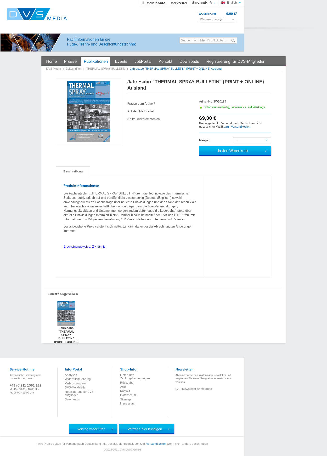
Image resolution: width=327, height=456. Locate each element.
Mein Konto (156, 3)
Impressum (127, 403)
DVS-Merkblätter (75, 387)
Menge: (204, 140)
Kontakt (125, 391)
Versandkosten (156, 443)
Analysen (71, 375)
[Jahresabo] (88, 111)
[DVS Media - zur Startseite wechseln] (37, 14)
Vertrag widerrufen (91, 429)
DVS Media (54, 68)
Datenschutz (128, 395)
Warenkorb (207, 13)
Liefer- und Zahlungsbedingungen (135, 376)
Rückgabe (127, 382)
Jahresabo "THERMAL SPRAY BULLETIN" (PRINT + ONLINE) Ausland (66, 331)
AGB (123, 386)
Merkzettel (178, 3)
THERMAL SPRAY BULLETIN (106, 68)
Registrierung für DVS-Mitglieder (79, 393)
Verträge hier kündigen (145, 429)
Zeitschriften (74, 68)
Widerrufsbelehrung (78, 379)
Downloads (72, 399)
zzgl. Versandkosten (237, 126)
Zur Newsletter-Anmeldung (194, 389)
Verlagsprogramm (76, 383)
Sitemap (125, 399)
